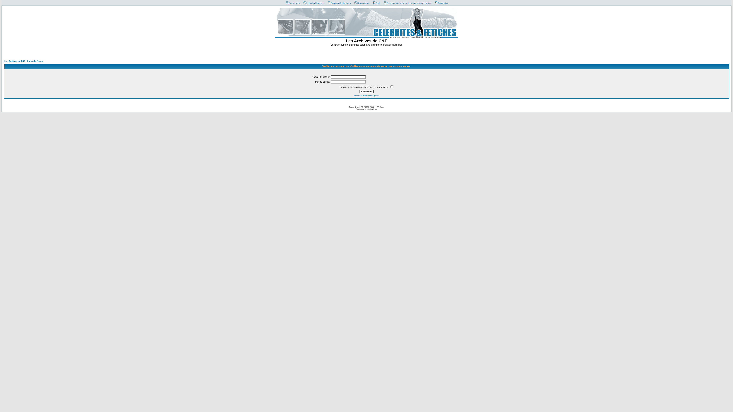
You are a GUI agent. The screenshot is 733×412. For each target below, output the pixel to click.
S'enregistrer (363, 3)
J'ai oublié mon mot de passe (366, 96)
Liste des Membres (315, 3)
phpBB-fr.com (372, 109)
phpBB (360, 107)
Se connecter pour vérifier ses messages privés (409, 3)
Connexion (443, 3)
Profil (378, 3)
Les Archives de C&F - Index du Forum (23, 61)
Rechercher (294, 3)
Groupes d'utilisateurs (341, 3)
